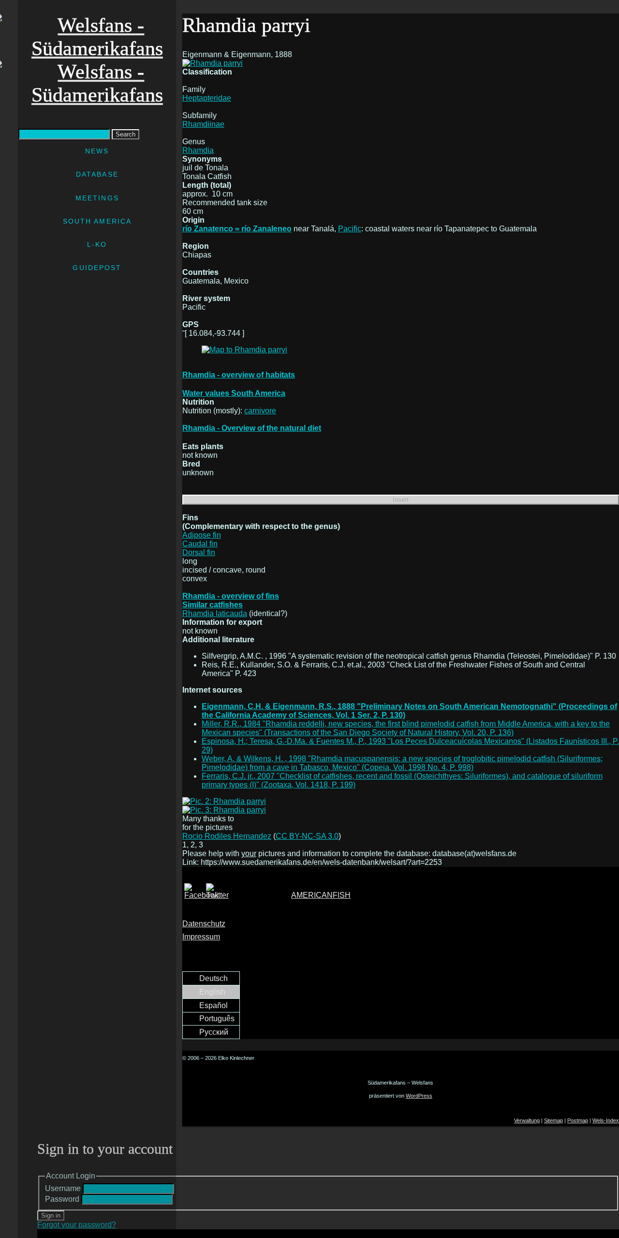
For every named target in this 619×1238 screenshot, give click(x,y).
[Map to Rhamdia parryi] (244, 350)
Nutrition (198, 402)
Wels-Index (605, 1120)
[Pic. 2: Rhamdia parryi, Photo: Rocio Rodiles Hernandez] (400, 801)
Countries (200, 272)
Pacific (349, 229)
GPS (190, 324)
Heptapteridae (206, 98)
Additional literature (218, 639)
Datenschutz (203, 924)
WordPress (419, 1096)
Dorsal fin (198, 552)
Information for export (222, 622)
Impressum (201, 937)
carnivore (260, 411)
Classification (207, 72)
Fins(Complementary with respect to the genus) (261, 521)
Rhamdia (198, 150)
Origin (193, 220)
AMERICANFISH (321, 895)
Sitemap (553, 1120)
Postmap (577, 1120)
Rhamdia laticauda (214, 613)
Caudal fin (200, 544)
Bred (191, 464)
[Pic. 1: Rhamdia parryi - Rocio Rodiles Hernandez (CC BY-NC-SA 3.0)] (212, 63)
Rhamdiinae (203, 124)
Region (195, 246)
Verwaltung (527, 1120)
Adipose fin (201, 535)
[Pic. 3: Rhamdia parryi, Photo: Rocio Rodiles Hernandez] (400, 810)
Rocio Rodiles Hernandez (226, 836)
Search (125, 134)
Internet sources (212, 690)
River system (206, 298)
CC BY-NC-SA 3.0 (307, 836)
